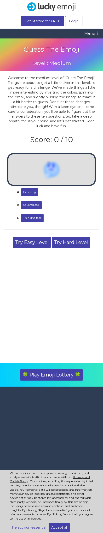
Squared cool (31, 205)
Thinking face (32, 217)
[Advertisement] (51, 306)
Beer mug (29, 192)
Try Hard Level (71, 242)
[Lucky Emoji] (51, 6)
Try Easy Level (32, 242)
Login (74, 21)
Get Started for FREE (42, 21)
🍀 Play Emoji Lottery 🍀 (51, 375)
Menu (91, 33)
